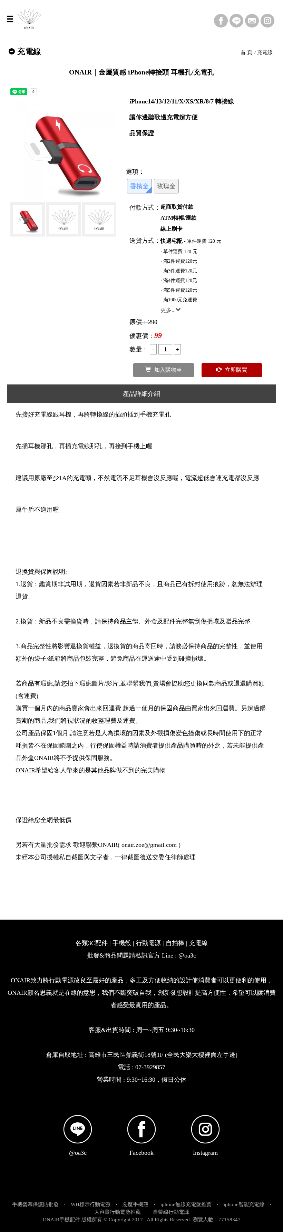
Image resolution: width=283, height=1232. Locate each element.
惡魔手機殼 (135, 1204)
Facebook (141, 1152)
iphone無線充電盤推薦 (186, 1204)
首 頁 (246, 52)
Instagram (205, 1152)
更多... (168, 310)
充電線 (265, 52)
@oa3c (78, 1152)
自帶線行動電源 (171, 1212)
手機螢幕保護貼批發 (35, 1204)
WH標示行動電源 (90, 1204)
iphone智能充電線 (244, 1204)
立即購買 (236, 370)
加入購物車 (168, 370)
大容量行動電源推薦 (117, 1212)
